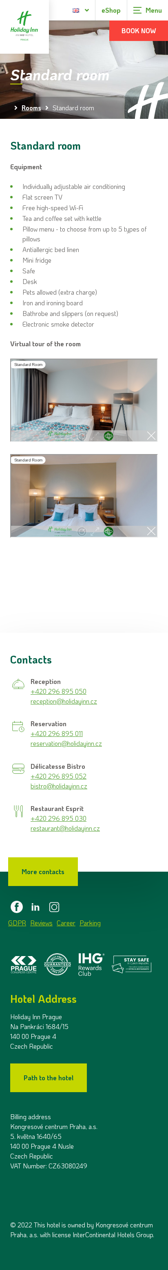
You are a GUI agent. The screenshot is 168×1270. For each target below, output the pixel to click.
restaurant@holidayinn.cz (65, 828)
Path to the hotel (48, 1077)
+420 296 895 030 (58, 818)
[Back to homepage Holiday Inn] (24, 26)
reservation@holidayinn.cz (66, 743)
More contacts (43, 871)
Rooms (31, 107)
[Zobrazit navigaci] (147, 10)
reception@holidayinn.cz (64, 701)
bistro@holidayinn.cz (59, 786)
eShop (111, 10)
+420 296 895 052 (58, 776)
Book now (139, 30)
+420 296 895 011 (57, 733)
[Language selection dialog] (80, 10)
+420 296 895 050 (58, 691)
